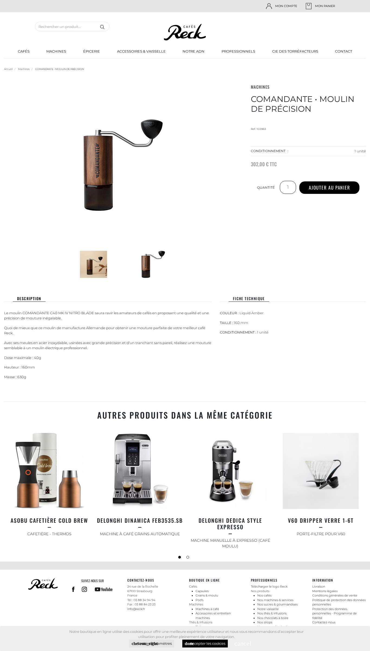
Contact (343, 51)
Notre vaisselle (268, 609)
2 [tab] (189, 558)
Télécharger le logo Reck (269, 586)
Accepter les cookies (205, 643)
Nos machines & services (275, 600)
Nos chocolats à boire (272, 618)
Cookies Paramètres (152, 643)
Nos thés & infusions (272, 613)
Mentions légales (324, 591)
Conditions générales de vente (334, 595)
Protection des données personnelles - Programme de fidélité (334, 613)
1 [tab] (181, 558)
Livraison (318, 586)
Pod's (199, 600)
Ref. (253, 129)
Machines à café (207, 609)
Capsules (202, 591)
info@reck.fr (136, 609)
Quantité (266, 187)
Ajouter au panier (329, 187)
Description (29, 298)
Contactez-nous (323, 622)
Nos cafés (264, 595)
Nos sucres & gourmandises (277, 604)
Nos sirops (264, 622)
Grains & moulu (207, 595)
